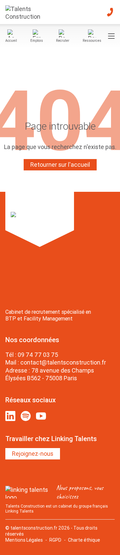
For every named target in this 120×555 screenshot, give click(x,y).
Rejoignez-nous (32, 453)
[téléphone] (110, 12)
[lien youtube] (41, 416)
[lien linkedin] (10, 416)
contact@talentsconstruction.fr (63, 362)
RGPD (55, 540)
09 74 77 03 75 (38, 355)
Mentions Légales (24, 540)
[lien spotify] (26, 416)
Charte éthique (84, 540)
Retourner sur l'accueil (60, 164)
